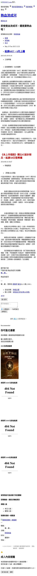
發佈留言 (4, 311)
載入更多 (4, 299)
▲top (2, 295)
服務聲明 (21, 548)
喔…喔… (4, 273)
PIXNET (9, 546)
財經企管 (16, 290)
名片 (6, 43)
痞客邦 (15, 284)
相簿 (6, 38)
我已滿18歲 (5, 572)
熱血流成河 (9, 15)
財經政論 (17, 34)
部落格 (7, 40)
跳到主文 (4, 21)
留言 (19, 284)
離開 (11, 572)
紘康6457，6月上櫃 (15, 51)
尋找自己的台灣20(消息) (21, 292)
